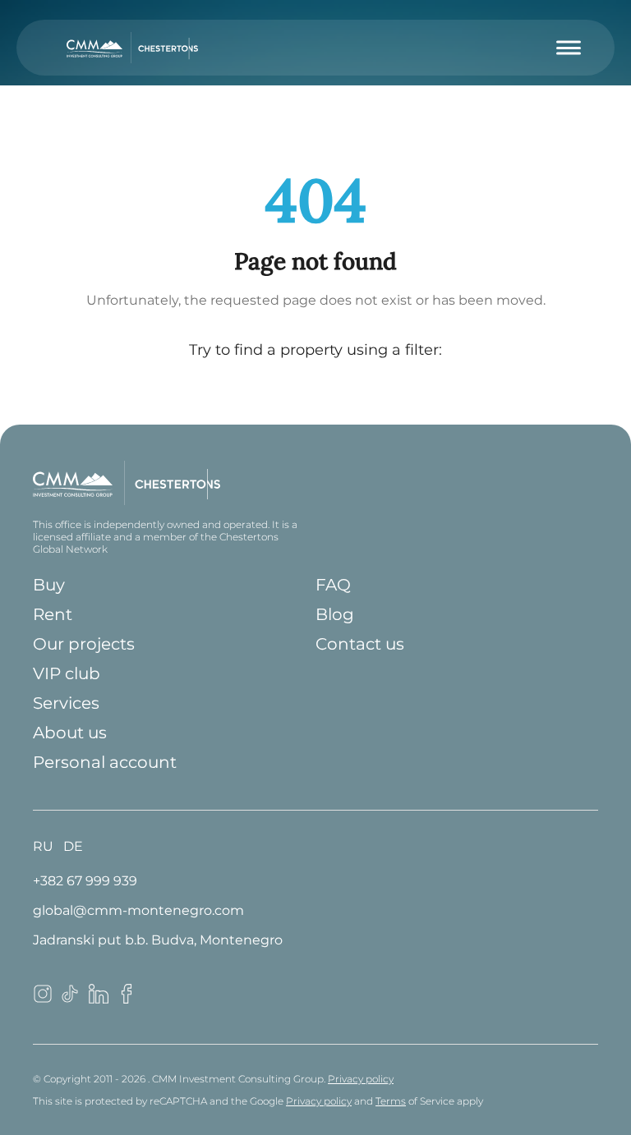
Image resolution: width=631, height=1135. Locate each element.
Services (66, 703)
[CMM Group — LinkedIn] (98, 999)
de (73, 846)
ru (43, 846)
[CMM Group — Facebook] (126, 999)
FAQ (333, 585)
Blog (335, 614)
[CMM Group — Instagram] (43, 999)
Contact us (360, 644)
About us (70, 732)
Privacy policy (361, 1079)
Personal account (105, 762)
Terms (390, 1101)
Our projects (84, 644)
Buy (49, 585)
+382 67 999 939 (85, 881)
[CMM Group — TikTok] (71, 999)
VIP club (66, 673)
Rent (52, 614)
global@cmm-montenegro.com (138, 910)
